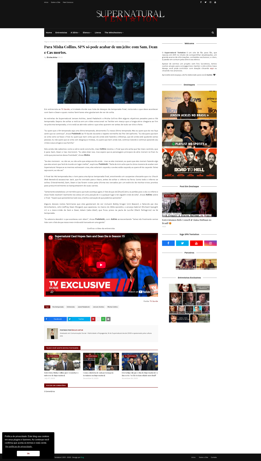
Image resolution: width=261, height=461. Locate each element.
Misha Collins (61, 42)
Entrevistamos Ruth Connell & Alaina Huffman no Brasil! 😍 (186, 221)
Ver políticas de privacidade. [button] (18, 446)
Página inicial (49, 42)
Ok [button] (28, 453)
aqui (212, 68)
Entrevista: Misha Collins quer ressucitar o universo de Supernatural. (61, 374)
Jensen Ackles (98, 307)
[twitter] (205, 2)
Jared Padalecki (84, 307)
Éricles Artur (52, 57)
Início (46, 2)
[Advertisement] (189, 346)
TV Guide (65, 109)
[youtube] (215, 2)
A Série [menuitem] (74, 32)
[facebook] (201, 2)
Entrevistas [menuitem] (61, 32)
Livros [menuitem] (98, 32)
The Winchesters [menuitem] (113, 32)
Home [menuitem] (49, 32)
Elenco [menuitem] (86, 32)
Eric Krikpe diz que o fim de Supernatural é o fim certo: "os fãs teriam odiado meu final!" (140, 374)
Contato (214, 457)
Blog (82, 457)
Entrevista (70, 307)
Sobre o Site (55, 2)
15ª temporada (57, 307)
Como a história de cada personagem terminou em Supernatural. (98, 374)
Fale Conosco (68, 2)
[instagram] (210, 2)
